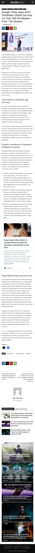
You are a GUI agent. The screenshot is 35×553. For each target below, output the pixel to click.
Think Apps (28, 353)
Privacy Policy (16, 548)
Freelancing (10, 9)
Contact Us (27, 546)
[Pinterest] (11, 28)
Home (3, 6)
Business (15, 9)
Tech (25, 9)
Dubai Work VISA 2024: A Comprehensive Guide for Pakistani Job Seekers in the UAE (9, 376)
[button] (3, 2)
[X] (7, 28)
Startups (20, 9)
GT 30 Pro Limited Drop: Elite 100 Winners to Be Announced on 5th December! (22, 424)
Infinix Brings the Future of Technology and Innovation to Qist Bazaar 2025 (16, 477)
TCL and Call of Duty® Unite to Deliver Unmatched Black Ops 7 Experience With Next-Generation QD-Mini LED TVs (16, 536)
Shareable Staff (7, 24)
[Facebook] (3, 28)
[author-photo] (17, 396)
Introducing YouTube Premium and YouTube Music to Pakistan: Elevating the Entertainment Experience (25, 377)
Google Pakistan (10, 353)
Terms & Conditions (25, 548)
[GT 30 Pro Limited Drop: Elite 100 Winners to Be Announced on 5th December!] (6, 424)
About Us (11, 546)
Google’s (5, 144)
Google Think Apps (20, 353)
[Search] (32, 2)
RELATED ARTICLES (8, 409)
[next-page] (5, 438)
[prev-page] (3, 438)
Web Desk (5, 460)
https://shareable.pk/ (17, 400)
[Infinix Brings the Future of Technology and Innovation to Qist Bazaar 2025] (17, 472)
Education (8, 6)
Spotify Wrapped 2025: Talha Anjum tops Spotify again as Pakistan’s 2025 (20, 432)
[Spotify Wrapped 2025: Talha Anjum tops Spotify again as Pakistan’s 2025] (6, 432)
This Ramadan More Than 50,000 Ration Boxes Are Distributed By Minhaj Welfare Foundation (22, 415)
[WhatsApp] (15, 28)
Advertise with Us (19, 546)
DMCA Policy (8, 548)
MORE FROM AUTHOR (21, 409)
